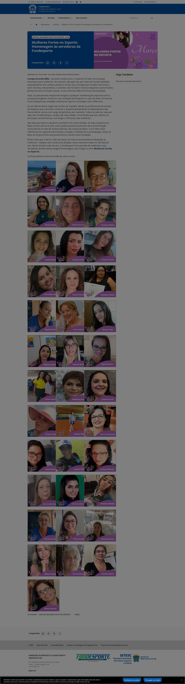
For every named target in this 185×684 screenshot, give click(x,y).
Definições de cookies (131, 680)
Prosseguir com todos (152, 680)
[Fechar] (181, 680)
